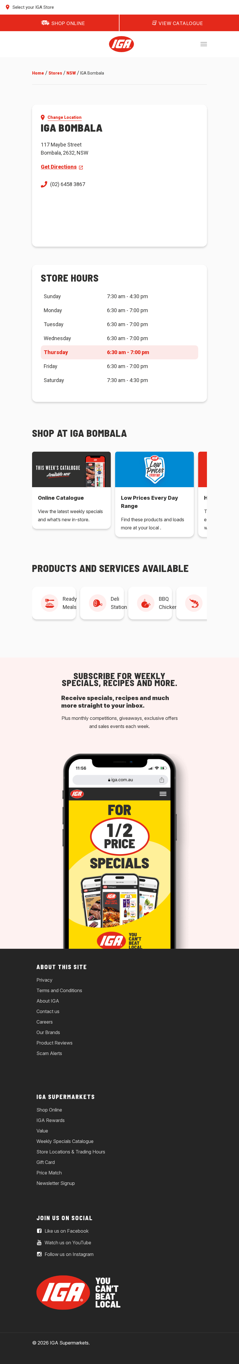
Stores (55, 73)
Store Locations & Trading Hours (70, 1152)
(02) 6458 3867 (67, 184)
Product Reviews (54, 1043)
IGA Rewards (50, 1120)
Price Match (49, 1173)
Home (38, 73)
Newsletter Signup (55, 1183)
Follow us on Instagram (68, 1254)
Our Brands (48, 1032)
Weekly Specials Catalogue (65, 1141)
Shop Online (49, 1110)
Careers (44, 1022)
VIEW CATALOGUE (181, 23)
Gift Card (45, 1162)
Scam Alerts (49, 1053)
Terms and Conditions (59, 990)
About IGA (47, 1001)
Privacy (44, 980)
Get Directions (59, 167)
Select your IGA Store (32, 7)
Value (42, 1131)
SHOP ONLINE (68, 23)
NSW (71, 73)
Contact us (47, 1011)
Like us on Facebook (66, 1231)
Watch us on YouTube (67, 1243)
